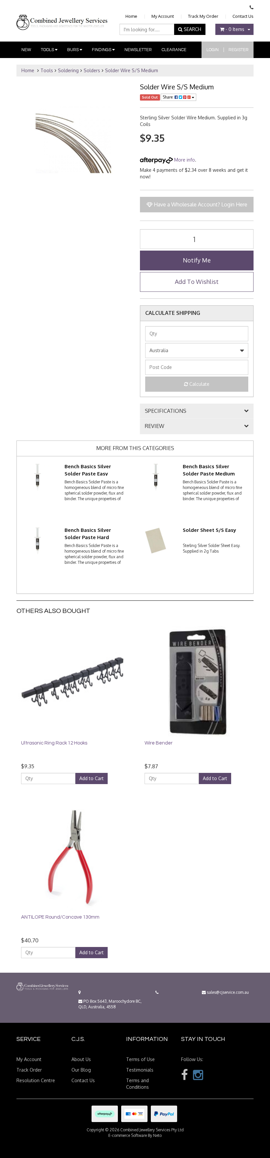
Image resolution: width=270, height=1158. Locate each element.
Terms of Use (140, 1059)
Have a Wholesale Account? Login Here (199, 204)
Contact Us (243, 16)
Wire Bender (159, 743)
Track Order (29, 1070)
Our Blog (81, 1070)
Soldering (68, 70)
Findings (102, 49)
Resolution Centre (35, 1080)
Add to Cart (91, 778)
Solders (92, 70)
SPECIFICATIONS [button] (165, 411)
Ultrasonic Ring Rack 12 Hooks (54, 743)
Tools (48, 49)
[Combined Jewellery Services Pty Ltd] (62, 17)
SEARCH (191, 29)
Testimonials (139, 1070)
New (26, 49)
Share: (169, 97)
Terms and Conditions (137, 1084)
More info (184, 160)
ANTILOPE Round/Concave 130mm (60, 917)
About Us (81, 1059)
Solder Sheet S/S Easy (209, 530)
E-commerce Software (127, 1135)
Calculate (198, 384)
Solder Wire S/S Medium (131, 70)
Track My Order (203, 16)
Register (239, 49)
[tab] (197, 411)
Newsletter (138, 49)
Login (212, 49)
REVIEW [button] (154, 426)
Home (131, 16)
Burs (73, 49)
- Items (235, 29)
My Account (162, 16)
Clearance (174, 49)
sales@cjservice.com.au (227, 992)
